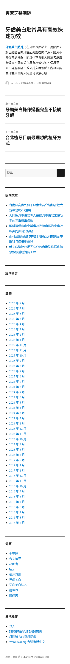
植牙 (12, 569)
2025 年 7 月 (17, 371)
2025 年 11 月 (17, 350)
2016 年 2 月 (17, 523)
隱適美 (13, 595)
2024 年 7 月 (17, 392)
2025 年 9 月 (17, 361)
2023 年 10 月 (17, 439)
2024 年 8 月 (17, 387)
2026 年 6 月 (17, 313)
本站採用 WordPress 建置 (36, 656)
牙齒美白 (15, 579)
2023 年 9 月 (17, 444)
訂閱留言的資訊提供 (22, 636)
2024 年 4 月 (17, 408)
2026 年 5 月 (17, 319)
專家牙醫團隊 (18, 13)
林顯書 (13, 564)
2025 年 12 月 (17, 345)
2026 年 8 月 (17, 303)
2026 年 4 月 (17, 324)
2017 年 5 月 (17, 460)
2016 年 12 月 (17, 476)
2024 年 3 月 (17, 413)
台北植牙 (15, 559)
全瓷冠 (13, 553)
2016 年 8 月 (17, 496)
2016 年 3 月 (17, 517)
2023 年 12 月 (17, 428)
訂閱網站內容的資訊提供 (25, 631)
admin (14, 83)
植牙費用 (15, 574)
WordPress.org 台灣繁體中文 (27, 642)
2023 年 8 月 (17, 449)
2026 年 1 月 (17, 340)
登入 (12, 626)
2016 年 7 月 (17, 502)
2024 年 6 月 (17, 397)
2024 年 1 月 (17, 423)
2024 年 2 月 (17, 418)
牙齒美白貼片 (44, 83)
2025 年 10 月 (17, 355)
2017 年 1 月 (17, 470)
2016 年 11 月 (17, 481)
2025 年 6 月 (17, 376)
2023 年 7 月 (17, 455)
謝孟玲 (13, 590)
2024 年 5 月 (17, 402)
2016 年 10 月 (17, 486)
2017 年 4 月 (17, 465)
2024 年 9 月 (17, 381)
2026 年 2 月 (17, 334)
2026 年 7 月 (17, 308)
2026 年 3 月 (17, 329)
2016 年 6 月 (17, 507)
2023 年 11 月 (17, 434)
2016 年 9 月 (17, 491)
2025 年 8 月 (17, 366)
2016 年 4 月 (17, 512)
